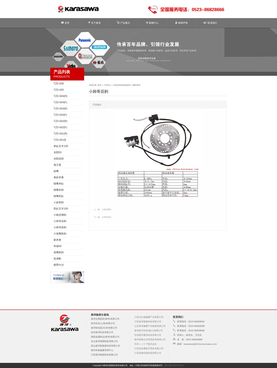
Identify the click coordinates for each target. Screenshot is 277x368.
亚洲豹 (57, 258)
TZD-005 (59, 89)
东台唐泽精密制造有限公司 (104, 341)
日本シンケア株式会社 (145, 344)
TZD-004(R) (60, 96)
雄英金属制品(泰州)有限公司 (105, 336)
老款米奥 (59, 177)
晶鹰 (56, 171)
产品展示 (125, 22)
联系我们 (212, 22)
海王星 (57, 164)
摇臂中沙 (59, 264)
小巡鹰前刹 (60, 233)
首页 (67, 22)
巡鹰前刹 (59, 252)
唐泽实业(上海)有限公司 (103, 323)
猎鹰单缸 (59, 183)
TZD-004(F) (60, 102)
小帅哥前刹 (60, 227)
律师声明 (183, 22)
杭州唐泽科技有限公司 (102, 332)
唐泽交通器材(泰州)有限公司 (105, 319)
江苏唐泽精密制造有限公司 (104, 354)
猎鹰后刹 (59, 189)
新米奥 (57, 239)
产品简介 (97, 104)
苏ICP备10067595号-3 (174, 365)
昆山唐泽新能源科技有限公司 (105, 345)
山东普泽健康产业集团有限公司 (150, 326)
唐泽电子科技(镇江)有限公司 (148, 330)
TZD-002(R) (60, 121)
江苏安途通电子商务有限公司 (149, 348)
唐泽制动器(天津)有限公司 (104, 327)
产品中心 (107, 85)
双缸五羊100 (61, 208)
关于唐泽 (96, 22)
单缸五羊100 (61, 146)
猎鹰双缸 (59, 196)
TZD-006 (59, 83)
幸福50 (58, 246)
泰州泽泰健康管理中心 (102, 350)
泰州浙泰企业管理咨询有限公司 (150, 339)
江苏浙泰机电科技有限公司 (147, 353)
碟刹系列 (136, 85)
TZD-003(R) (60, 108)
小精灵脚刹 (60, 214)
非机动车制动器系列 (122, 85)
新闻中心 (154, 22)
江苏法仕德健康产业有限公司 (149, 317)
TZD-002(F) (60, 127)
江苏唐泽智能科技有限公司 (147, 321)
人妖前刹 (59, 202)
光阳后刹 (59, 158)
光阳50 (58, 152)
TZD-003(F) (60, 114)
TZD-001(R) (60, 133)
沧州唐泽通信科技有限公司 (147, 335)
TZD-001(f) (60, 139)
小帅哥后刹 (60, 221)
